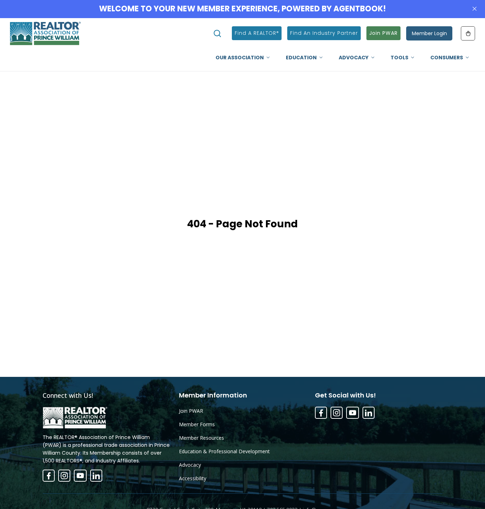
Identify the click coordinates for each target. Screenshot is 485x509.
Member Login (429, 33)
